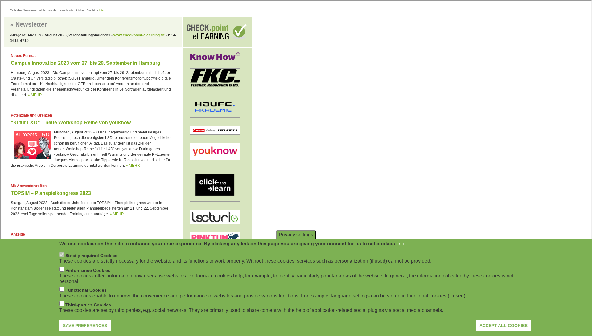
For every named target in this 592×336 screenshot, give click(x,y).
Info (401, 243)
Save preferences (85, 325)
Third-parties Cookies (88, 304)
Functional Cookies (86, 290)
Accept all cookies (503, 325)
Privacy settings (296, 234)
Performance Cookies (87, 270)
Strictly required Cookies (91, 255)
